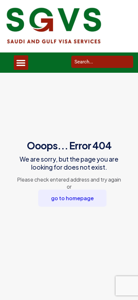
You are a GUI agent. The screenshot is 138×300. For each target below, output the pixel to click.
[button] (21, 62)
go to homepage (72, 198)
